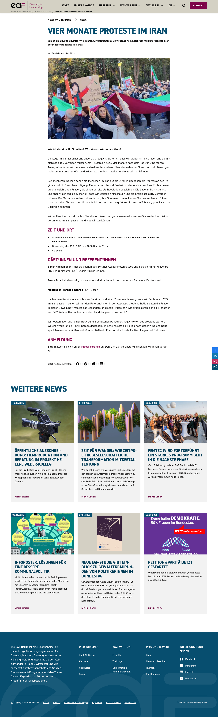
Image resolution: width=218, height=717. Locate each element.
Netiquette (84, 667)
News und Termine (155, 661)
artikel (48, 11)
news (39, 11)
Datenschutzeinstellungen (76, 702)
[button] (107, 5)
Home (13, 11)
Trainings (117, 661)
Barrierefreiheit (113, 702)
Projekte (117, 654)
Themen (150, 667)
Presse (46, 702)
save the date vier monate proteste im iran (73, 11)
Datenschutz (130, 702)
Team (82, 674)
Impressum (97, 702)
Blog (148, 654)
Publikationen (153, 674)
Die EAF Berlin (86, 654)
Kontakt (198, 5)
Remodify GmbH (199, 702)
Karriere (83, 661)
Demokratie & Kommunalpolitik (122, 669)
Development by (184, 702)
